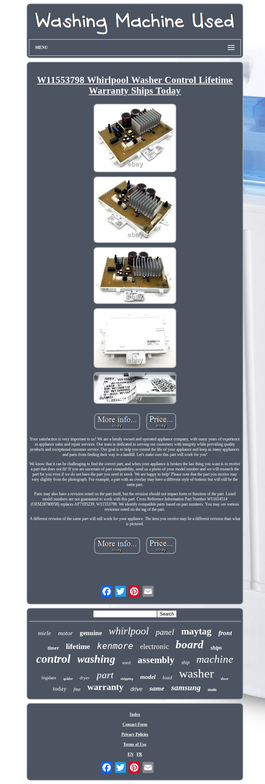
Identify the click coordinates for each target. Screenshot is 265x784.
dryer (85, 677)
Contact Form (134, 724)
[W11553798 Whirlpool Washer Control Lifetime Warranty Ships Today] (135, 138)
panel (165, 632)
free (76, 689)
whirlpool (129, 631)
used (126, 662)
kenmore (115, 646)
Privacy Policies (134, 734)
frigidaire (48, 677)
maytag (196, 631)
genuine (91, 633)
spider (68, 678)
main (212, 689)
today (60, 688)
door (224, 678)
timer (53, 648)
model (148, 676)
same (156, 688)
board (190, 644)
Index (135, 714)
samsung (186, 687)
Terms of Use (134, 744)
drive (136, 689)
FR (139, 754)
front (225, 633)
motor (65, 633)
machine (214, 659)
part (105, 674)
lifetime (78, 646)
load (167, 677)
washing (96, 659)
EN (131, 754)
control (53, 658)
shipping (126, 679)
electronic (154, 646)
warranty (105, 687)
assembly (156, 660)
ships (216, 648)
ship (185, 662)
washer (196, 673)
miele (44, 633)
